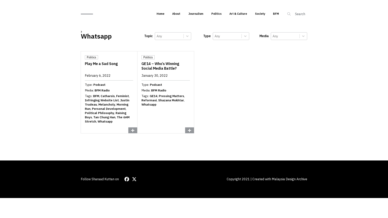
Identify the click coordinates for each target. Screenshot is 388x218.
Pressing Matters (171, 96)
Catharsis (108, 96)
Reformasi (149, 100)
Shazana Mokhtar (171, 100)
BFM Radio (102, 90)
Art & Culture (238, 14)
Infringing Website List (102, 100)
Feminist (122, 96)
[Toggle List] (187, 36)
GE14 (153, 96)
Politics (216, 14)
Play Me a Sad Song (101, 63)
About (176, 14)
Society (260, 14)
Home (160, 14)
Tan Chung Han (104, 117)
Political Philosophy (99, 113)
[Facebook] (126, 179)
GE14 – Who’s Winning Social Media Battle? (160, 66)
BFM (276, 14)
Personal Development (109, 109)
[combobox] (169, 36)
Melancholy (106, 104)
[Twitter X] (134, 179)
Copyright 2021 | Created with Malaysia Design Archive (267, 179)
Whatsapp (105, 121)
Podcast (99, 85)
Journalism (195, 14)
